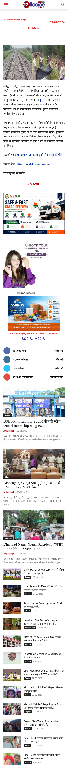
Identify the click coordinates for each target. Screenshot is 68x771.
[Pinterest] (35, 36)
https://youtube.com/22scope (34, 164)
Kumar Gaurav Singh (16, 19)
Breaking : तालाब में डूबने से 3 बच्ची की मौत (39, 155)
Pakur (27, 611)
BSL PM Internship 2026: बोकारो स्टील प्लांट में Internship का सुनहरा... (31, 424)
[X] (27, 36)
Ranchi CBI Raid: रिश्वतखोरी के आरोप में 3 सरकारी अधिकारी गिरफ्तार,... (43, 588)
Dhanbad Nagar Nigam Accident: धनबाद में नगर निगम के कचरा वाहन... (33, 546)
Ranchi (28, 594)
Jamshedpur (30, 627)
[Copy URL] (51, 36)
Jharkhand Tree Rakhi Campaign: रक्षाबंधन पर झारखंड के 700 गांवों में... (41, 621)
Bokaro (8, 416)
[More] (59, 36)
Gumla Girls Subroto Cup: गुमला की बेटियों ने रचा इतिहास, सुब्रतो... (44, 571)
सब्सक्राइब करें (56, 377)
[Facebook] (19, 36)
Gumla (27, 577)
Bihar (7, 477)
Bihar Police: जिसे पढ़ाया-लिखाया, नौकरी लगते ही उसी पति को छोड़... (42, 756)
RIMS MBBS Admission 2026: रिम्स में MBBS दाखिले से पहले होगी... (42, 638)
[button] (63, 4)
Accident (33, 28)
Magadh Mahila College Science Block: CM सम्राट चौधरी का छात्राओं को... (44, 706)
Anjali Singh (8, 430)
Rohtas (28, 762)
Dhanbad (8, 539)
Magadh (28, 712)
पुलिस (42, 100)
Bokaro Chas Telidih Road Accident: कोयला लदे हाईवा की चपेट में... (42, 722)
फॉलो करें (59, 359)
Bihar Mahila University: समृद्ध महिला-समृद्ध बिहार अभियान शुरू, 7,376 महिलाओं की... (44, 672)
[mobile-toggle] (6, 4)
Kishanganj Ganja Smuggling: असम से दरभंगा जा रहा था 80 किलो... (31, 485)
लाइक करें (59, 350)
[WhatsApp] (43, 36)
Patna (27, 678)
